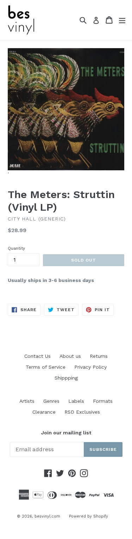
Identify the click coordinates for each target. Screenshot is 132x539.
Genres (51, 401)
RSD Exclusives (82, 412)
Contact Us (37, 356)
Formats (103, 401)
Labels (76, 401)
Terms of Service (45, 367)
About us (70, 356)
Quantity (16, 248)
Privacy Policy (90, 367)
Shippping (66, 378)
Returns (99, 356)
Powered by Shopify (88, 516)
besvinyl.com (47, 516)
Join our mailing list (66, 432)
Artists (26, 401)
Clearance (44, 412)
